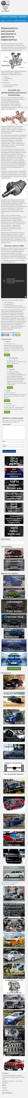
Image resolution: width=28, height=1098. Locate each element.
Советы (9, 20)
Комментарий (7, 424)
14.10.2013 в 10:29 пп (9, 393)
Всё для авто (22, 17)
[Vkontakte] (2, 335)
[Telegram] (13, 335)
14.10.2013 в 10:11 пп (9, 343)
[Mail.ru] (8, 335)
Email (4, 446)
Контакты (4, 1087)
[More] (19, 335)
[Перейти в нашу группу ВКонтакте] (14, 668)
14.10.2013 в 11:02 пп (9, 406)
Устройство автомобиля (19, 20)
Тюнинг (3, 20)
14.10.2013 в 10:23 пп (12, 360)
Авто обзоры (13, 17)
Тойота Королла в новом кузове (9, 882)
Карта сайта (5, 1090)
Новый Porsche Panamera (8, 884)
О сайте (4, 1089)
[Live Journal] (11, 335)
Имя (4, 441)
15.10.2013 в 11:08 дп (12, 371)
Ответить (7, 355)
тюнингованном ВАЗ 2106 (8, 262)
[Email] (16, 335)
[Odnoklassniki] (5, 335)
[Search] (25, 542)
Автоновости (4, 17)
